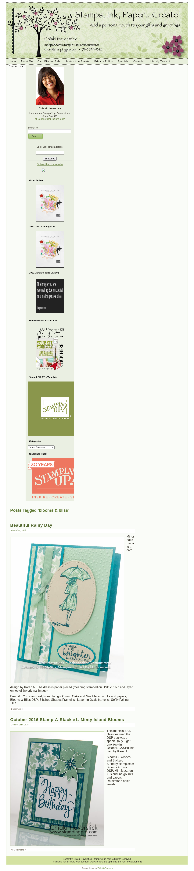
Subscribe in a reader (50, 164)
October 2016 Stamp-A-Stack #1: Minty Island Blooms (67, 719)
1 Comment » (17, 709)
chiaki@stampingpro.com (50, 119)
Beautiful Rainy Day (31, 525)
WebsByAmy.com (105, 868)
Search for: (33, 127)
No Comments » (18, 850)
